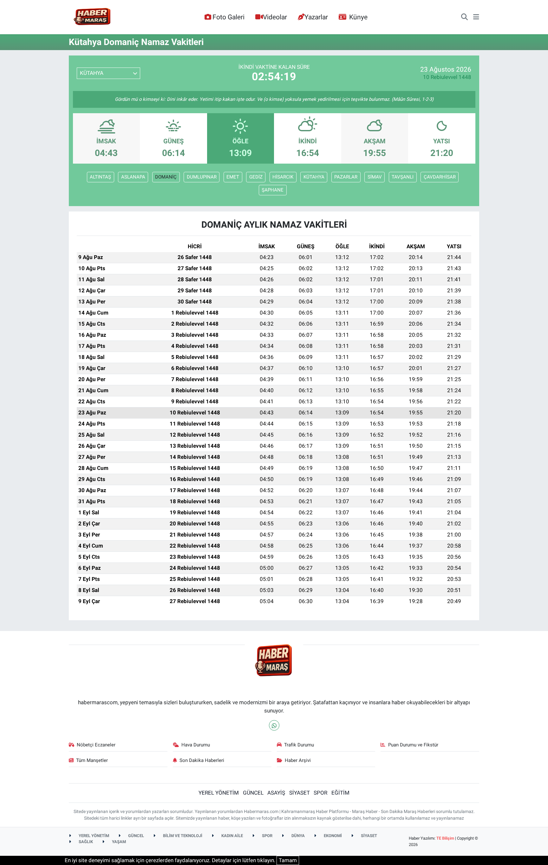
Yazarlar (316, 17)
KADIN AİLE (231, 835)
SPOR (320, 793)
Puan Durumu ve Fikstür (413, 745)
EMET (232, 177)
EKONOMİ (332, 835)
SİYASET (299, 793)
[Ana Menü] (476, 17)
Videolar (275, 17)
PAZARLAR (345, 177)
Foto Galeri (228, 17)
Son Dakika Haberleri (201, 760)
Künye (358, 17)
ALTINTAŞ (100, 177)
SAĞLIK (85, 841)
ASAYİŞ (276, 793)
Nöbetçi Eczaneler (96, 745)
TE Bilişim (445, 838)
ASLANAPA (133, 177)
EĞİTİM (340, 793)
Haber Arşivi (298, 760)
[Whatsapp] (274, 725)
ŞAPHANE (273, 190)
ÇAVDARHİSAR (440, 177)
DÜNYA (297, 835)
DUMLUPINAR (202, 177)
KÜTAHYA (313, 177)
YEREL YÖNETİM (219, 793)
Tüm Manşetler (92, 760)
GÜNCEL (253, 793)
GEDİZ (256, 177)
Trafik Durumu (299, 745)
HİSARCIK (282, 177)
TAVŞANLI (403, 177)
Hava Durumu (195, 745)
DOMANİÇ (166, 177)
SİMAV (375, 177)
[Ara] (464, 17)
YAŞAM (118, 841)
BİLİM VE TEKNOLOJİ (182, 835)
